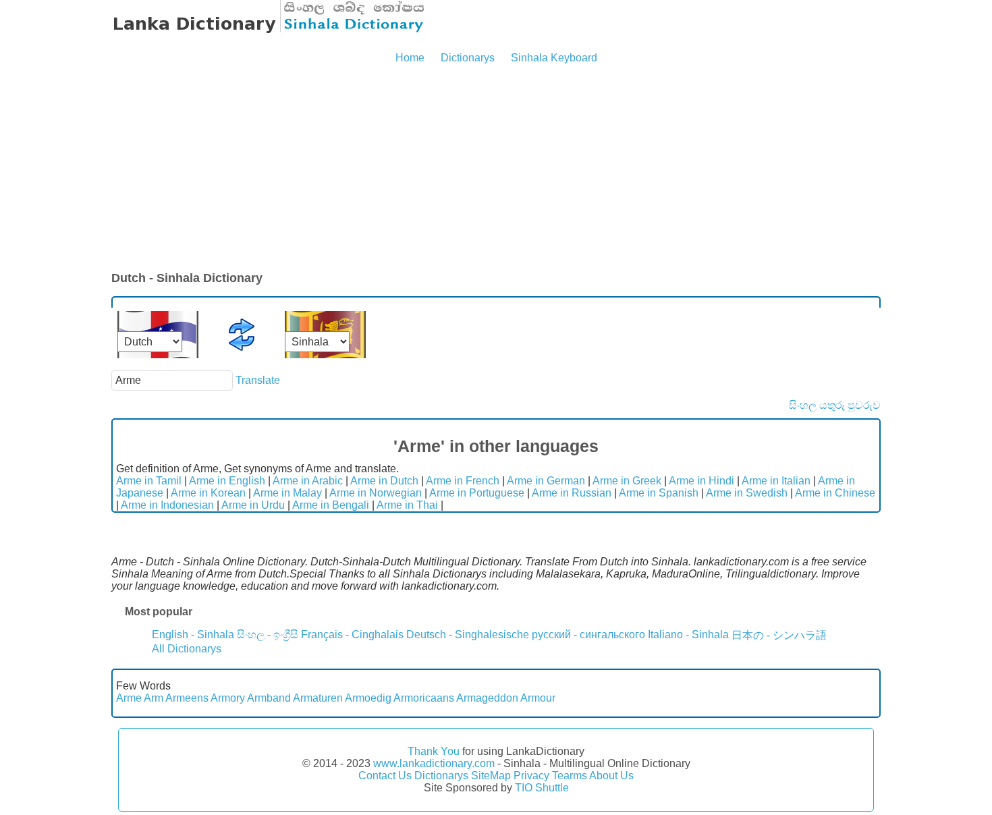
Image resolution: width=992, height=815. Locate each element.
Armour (537, 698)
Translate (258, 380)
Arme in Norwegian (375, 493)
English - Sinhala (193, 634)
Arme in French (462, 480)
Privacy (531, 775)
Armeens (187, 698)
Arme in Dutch (384, 480)
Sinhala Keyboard (554, 57)
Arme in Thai (407, 505)
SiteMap (491, 775)
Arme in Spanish (658, 493)
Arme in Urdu (253, 505)
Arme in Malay (287, 493)
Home (409, 57)
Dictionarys (468, 57)
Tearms (569, 775)
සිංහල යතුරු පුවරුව (835, 405)
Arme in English (227, 480)
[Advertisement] (496, 168)
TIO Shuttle (542, 787)
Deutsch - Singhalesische (467, 634)
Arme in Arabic (308, 480)
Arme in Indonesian (167, 505)
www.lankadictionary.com (434, 763)
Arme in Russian (571, 493)
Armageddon (487, 698)
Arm (153, 698)
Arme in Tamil (149, 480)
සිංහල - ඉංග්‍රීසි (267, 634)
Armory (228, 698)
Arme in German (546, 480)
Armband (269, 698)
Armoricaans (423, 698)
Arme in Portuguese (476, 493)
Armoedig (368, 698)
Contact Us (385, 775)
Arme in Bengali (330, 505)
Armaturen (318, 698)
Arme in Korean (208, 493)
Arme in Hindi (701, 480)
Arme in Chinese (835, 493)
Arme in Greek (627, 480)
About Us (611, 775)
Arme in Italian (776, 480)
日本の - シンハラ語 (779, 635)
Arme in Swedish (747, 493)
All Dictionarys (186, 648)
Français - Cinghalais (352, 634)
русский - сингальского (588, 634)
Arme (129, 698)
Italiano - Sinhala (688, 634)
